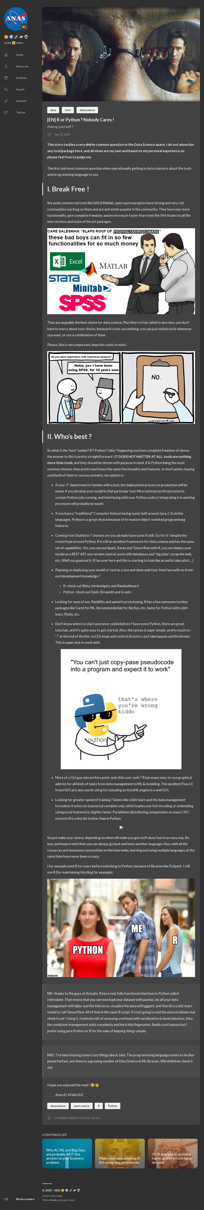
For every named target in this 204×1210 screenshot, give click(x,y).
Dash (95, 592)
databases (140, 554)
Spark (111, 548)
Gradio (126, 592)
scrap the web (181, 554)
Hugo (59, 1195)
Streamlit (107, 592)
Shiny (86, 586)
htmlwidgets (100, 586)
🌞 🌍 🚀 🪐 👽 (16, 37)
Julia (111, 450)
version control (104, 554)
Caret (80, 608)
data (53, 110)
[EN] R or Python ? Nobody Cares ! (80, 119)
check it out (55, 1018)
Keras (121, 548)
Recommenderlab (109, 608)
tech (68, 110)
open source (81, 1106)
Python (100, 450)
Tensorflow (141, 548)
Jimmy (71, 1199)
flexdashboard (128, 586)
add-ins (60, 784)
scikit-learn (137, 800)
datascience (87, 110)
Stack (53, 1199)
